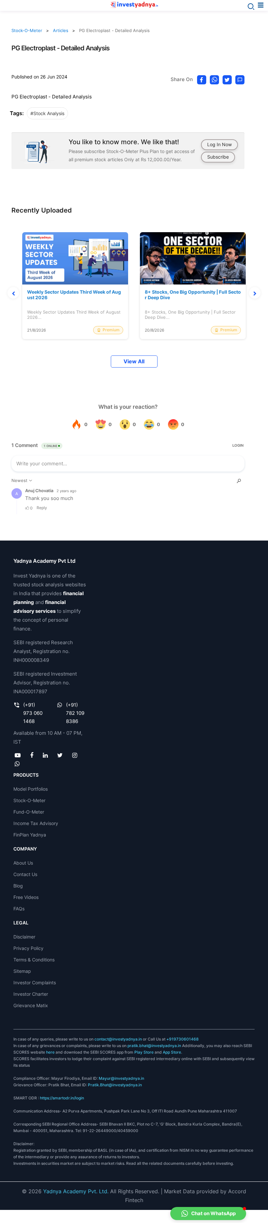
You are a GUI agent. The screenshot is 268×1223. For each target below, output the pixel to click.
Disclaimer (24, 936)
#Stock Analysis (47, 113)
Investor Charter (30, 994)
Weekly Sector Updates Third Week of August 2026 (74, 294)
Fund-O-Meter (28, 812)
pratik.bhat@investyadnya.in (154, 1045)
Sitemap (22, 971)
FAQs (19, 908)
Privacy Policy (28, 948)
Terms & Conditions (34, 959)
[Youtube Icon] (17, 755)
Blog (18, 885)
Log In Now (219, 144)
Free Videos (26, 897)
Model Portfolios (30, 789)
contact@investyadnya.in (118, 1039)
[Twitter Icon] (60, 755)
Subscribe (218, 157)
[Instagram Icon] (74, 755)
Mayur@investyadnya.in (121, 1078)
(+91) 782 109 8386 (75, 713)
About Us (23, 863)
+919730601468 (182, 1039)
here (50, 1052)
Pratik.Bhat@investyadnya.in (115, 1084)
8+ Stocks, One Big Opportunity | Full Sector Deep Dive (193, 294)
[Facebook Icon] (31, 755)
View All (134, 361)
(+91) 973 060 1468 (32, 713)
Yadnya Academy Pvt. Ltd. (76, 1191)
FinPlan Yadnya (29, 834)
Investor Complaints (34, 982)
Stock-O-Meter (26, 30)
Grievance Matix (30, 1005)
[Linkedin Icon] (45, 755)
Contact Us (25, 874)
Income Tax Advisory (35, 823)
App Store (172, 1052)
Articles (60, 30)
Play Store (144, 1052)
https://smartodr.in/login (62, 1097)
